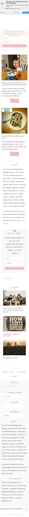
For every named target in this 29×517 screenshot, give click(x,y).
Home (5, 372)
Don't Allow (17, 12)
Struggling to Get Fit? (10, 358)
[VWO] (5, 12)
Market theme (15, 514)
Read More (14, 100)
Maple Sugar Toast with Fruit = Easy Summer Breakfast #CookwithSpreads (14, 84)
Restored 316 (23, 514)
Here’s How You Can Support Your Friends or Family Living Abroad (13, 310)
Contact (14, 376)
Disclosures (21, 372)
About (12, 372)
